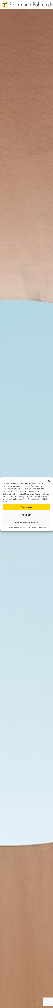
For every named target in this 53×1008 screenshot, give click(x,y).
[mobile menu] (49, 4)
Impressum (42, 527)
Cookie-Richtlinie (13, 527)
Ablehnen (26, 515)
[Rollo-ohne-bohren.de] (27, 4)
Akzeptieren (27, 507)
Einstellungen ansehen (26, 522)
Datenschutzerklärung (28, 527)
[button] (48, 480)
